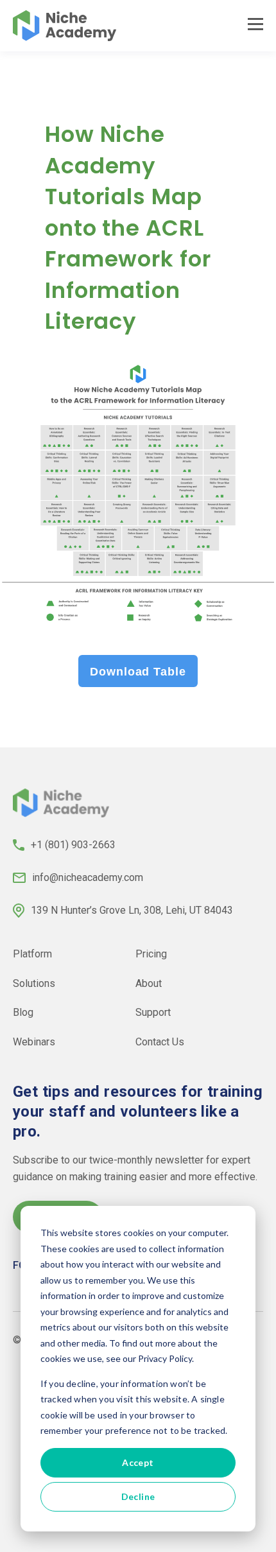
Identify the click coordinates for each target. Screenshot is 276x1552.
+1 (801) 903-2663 (73, 845)
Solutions (34, 983)
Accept (138, 1462)
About (148, 983)
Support (153, 1012)
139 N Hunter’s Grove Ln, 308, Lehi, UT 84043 (132, 910)
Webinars (34, 1042)
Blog (23, 1012)
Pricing (151, 954)
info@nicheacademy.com (87, 877)
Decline (138, 1496)
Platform (32, 954)
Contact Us (159, 1042)
